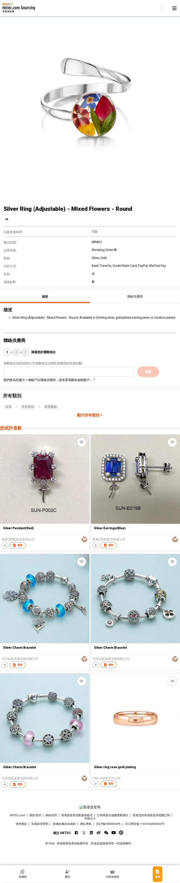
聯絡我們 (51, 815)
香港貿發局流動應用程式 (77, 815)
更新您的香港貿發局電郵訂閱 (151, 815)
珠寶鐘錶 (51, 406)
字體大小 (90, 818)
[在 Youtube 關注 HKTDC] (114, 833)
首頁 (8, 406)
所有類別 (28, 406)
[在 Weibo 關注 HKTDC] (99, 833)
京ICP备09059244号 (108, 823)
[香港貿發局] (90, 807)
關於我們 (35, 815)
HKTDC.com (17, 815)
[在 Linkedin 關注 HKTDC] (91, 833)
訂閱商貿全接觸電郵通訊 (112, 815)
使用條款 (21, 823)
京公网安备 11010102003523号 (144, 823)
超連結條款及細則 (64, 823)
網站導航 (86, 823)
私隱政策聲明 (40, 823)
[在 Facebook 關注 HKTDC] (76, 833)
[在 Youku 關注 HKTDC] (121, 833)
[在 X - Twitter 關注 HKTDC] (84, 833)
